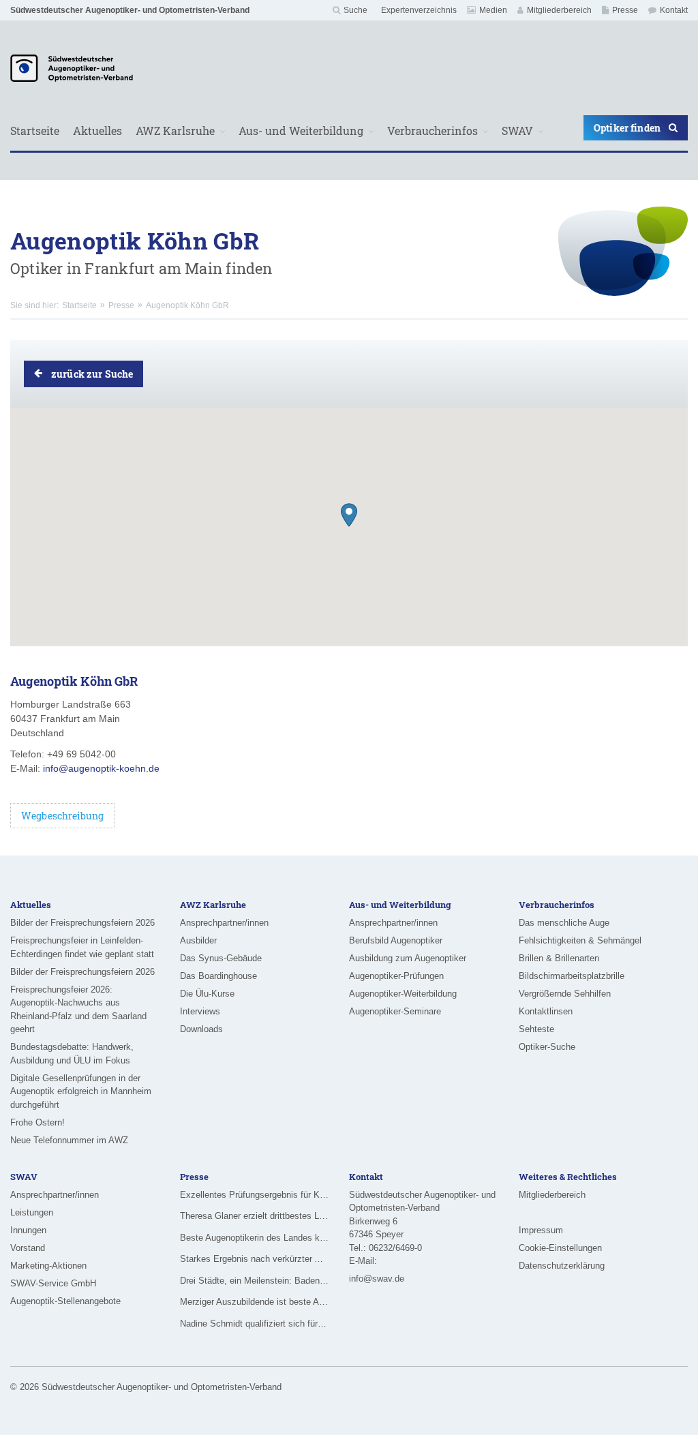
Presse (625, 10)
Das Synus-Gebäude (221, 958)
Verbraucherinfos (432, 130)
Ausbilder (198, 940)
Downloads (201, 1029)
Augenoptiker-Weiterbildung (403, 993)
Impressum (541, 1230)
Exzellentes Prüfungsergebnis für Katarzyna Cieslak (254, 1195)
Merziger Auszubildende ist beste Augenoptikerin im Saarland (254, 1302)
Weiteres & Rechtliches (568, 1176)
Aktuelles (97, 130)
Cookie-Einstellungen (560, 1248)
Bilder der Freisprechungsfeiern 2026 (82, 923)
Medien (493, 10)
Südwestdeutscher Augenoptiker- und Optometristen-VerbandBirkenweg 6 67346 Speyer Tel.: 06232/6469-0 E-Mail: (422, 1228)
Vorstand (27, 1248)
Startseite (34, 130)
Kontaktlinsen (546, 1011)
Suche (355, 10)
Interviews (200, 1011)
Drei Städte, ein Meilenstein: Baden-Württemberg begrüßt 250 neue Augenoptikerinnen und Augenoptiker (254, 1280)
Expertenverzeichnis (419, 10)
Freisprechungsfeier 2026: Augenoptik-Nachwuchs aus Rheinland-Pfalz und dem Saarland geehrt (78, 1009)
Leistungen (31, 1212)
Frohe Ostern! (37, 1122)
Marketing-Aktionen (48, 1265)
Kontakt (674, 10)
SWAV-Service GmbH (53, 1283)
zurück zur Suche (92, 373)
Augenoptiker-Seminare (395, 1011)
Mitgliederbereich (559, 10)
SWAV (517, 130)
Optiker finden (627, 127)
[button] (349, 515)
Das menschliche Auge (564, 923)
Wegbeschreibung (62, 815)
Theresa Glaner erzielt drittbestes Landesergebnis (254, 1216)
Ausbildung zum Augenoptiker (407, 958)
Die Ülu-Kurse (207, 993)
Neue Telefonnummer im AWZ (69, 1140)
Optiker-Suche (547, 1047)
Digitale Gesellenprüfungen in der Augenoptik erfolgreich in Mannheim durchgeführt (80, 1091)
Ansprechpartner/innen (224, 923)
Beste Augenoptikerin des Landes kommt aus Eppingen (254, 1238)
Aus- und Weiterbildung (301, 130)
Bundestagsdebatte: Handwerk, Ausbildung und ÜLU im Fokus (72, 1054)
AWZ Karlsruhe (175, 130)
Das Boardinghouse (218, 976)
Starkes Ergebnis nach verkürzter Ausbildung (254, 1259)
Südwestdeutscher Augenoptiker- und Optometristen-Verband (129, 10)
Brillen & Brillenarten (559, 958)
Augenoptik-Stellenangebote (65, 1301)
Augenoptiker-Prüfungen (396, 976)
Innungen (28, 1230)
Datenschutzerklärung (562, 1265)
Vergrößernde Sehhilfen (565, 993)
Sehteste (536, 1029)
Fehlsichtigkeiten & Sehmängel (580, 940)
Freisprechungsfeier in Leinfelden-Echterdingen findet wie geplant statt (82, 947)
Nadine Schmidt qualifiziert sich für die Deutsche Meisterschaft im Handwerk (254, 1323)
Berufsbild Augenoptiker (395, 940)
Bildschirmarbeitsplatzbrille (571, 976)
